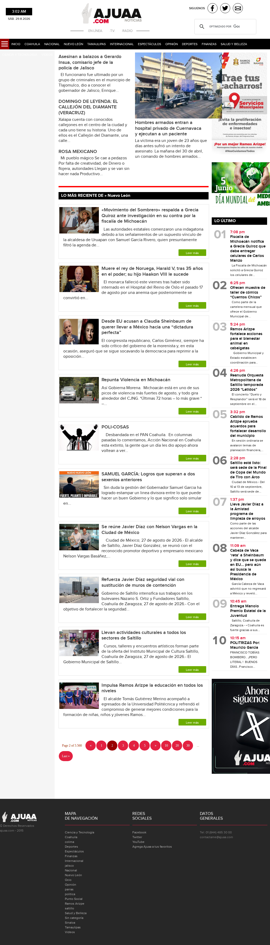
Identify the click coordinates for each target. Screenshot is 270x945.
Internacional (122, 44)
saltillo (69, 908)
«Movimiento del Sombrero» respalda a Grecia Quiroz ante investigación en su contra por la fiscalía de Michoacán (150, 215)
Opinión (171, 44)
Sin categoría (74, 918)
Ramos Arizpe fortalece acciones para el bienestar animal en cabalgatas (246, 339)
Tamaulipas (96, 44)
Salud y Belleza (234, 44)
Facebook (139, 832)
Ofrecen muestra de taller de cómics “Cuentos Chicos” (247, 292)
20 (177, 745)
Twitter (137, 837)
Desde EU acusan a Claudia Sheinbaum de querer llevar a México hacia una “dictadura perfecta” (147, 326)
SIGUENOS (197, 8)
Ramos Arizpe (74, 903)
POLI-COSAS (115, 427)
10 (166, 745)
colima (69, 842)
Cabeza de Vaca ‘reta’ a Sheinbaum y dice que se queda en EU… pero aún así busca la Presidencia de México (248, 564)
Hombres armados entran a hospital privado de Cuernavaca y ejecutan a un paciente (168, 128)
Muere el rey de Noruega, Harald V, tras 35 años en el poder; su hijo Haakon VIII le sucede (152, 271)
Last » (66, 756)
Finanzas (209, 44)
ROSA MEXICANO (78, 151)
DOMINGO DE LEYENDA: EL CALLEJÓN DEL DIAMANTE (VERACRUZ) (88, 107)
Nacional (52, 44)
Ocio (68, 880)
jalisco (69, 865)
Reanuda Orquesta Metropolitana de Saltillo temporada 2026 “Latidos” (246, 382)
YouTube (138, 842)
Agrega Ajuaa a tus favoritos (152, 846)
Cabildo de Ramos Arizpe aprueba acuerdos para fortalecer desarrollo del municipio (248, 426)
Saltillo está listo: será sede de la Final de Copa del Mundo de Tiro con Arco (248, 470)
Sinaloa (70, 922)
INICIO (15, 44)
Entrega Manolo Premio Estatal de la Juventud (248, 611)
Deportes (189, 44)
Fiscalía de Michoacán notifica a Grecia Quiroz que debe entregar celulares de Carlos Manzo (248, 249)
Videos (46, 54)
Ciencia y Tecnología (19, 54)
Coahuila (32, 44)
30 (188, 745)
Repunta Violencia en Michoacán (137, 380)
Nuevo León (73, 44)
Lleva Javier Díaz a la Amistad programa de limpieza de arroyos (247, 511)
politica (70, 894)
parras (69, 889)
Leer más (192, 253)
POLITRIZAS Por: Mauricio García (245, 645)
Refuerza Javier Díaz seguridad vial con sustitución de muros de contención (143, 582)
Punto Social (74, 899)
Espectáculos (149, 44)
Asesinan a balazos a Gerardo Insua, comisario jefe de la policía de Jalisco (90, 62)
